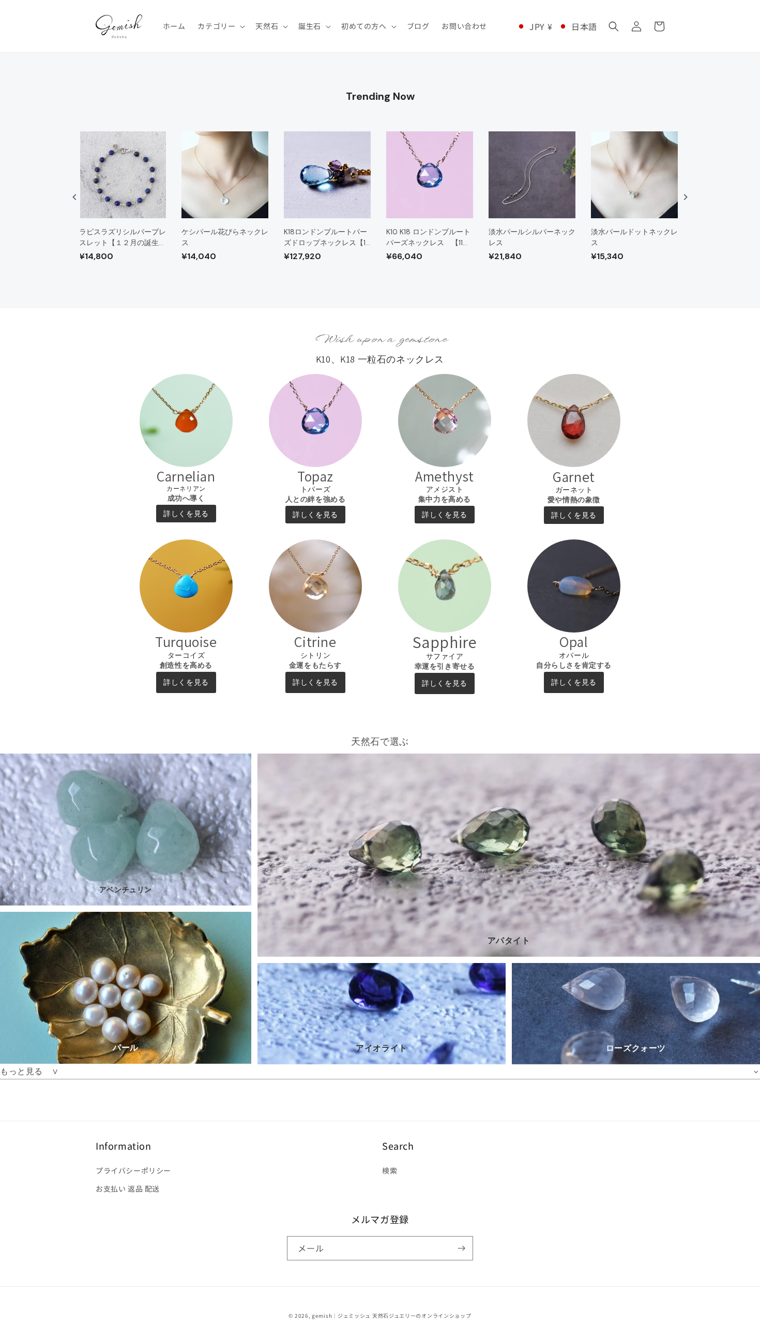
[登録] (461, 1248)
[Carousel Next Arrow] (685, 197)
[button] (220, 26)
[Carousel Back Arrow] (74, 197)
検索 (389, 1170)
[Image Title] (186, 420)
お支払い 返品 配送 (128, 1188)
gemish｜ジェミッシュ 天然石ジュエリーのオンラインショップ (391, 1315)
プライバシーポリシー (133, 1170)
